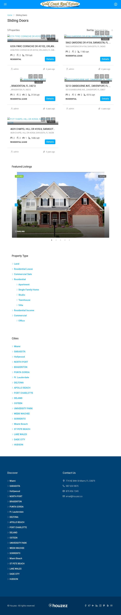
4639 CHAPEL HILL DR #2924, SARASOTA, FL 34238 (38, 129)
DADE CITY (19, 439)
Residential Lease (23, 269)
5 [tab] (70, 240)
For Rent (105, 39)
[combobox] (103, 30)
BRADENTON (20, 367)
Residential (20, 279)
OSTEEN (18, 403)
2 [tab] (57, 240)
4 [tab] (66, 240)
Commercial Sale (23, 274)
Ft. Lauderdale (21, 377)
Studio (21, 295)
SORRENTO (20, 418)
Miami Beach (21, 424)
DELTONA (19, 382)
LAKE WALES (20, 434)
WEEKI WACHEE (22, 413)
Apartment (24, 284)
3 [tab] (61, 240)
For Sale (105, 82)
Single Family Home (28, 289)
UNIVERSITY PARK (23, 408)
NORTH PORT (21, 362)
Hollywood (19, 356)
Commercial (20, 315)
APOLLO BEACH (22, 387)
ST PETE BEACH (22, 429)
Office (21, 320)
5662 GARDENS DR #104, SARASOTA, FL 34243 (91, 42)
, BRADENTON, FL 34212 (23, 86)
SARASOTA (19, 351)
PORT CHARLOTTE (23, 393)
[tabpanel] (60, 205)
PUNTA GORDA (22, 372)
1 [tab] (53, 240)
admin (16, 69)
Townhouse (24, 300)
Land (16, 264)
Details (50, 59)
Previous (16, 204)
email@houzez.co (74, 496)
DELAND (18, 398)
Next (104, 204)
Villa (20, 305)
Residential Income (24, 310)
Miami (17, 346)
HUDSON (18, 444)
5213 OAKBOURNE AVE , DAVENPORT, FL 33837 (90, 86)
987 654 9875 (72, 486)
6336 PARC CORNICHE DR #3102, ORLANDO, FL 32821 (39, 46)
